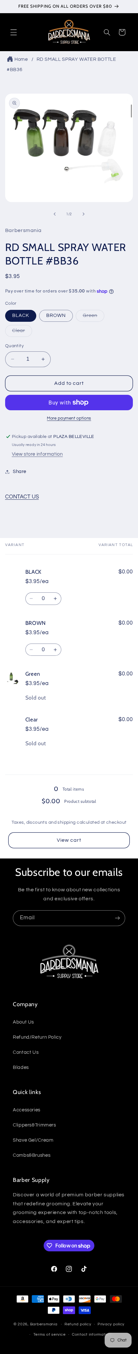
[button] (13, 32)
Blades (21, 1067)
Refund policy (78, 1324)
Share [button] (19, 471)
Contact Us (26, 1052)
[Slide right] (83, 214)
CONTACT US (22, 497)
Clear (22, 332)
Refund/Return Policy (37, 1037)
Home (21, 59)
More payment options (69, 418)
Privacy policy (111, 1324)
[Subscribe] (117, 918)
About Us (23, 1022)
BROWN (56, 315)
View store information (37, 454)
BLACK (20, 315)
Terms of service (49, 1334)
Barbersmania (43, 1324)
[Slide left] (54, 214)
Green (93, 317)
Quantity (14, 346)
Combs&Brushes (31, 1155)
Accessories (26, 1110)
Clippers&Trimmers (34, 1125)
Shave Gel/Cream (33, 1140)
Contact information (91, 1334)
